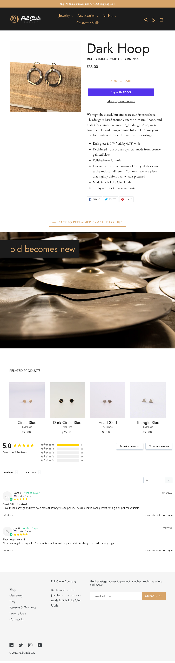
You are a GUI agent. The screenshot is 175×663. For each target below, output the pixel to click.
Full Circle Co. (26, 652)
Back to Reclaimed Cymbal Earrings (90, 222)
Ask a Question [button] (131, 446)
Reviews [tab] (9, 472)
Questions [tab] (30, 472)
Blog (12, 601)
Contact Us (16, 619)
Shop (12, 589)
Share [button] (10, 515)
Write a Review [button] (161, 446)
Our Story (16, 595)
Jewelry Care (17, 613)
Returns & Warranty (22, 607)
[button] (165, 515)
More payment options (121, 101)
